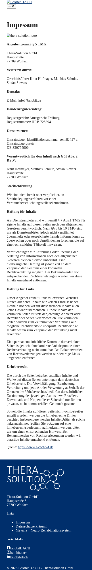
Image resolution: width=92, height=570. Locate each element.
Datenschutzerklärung (31, 526)
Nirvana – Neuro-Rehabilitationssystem (43, 530)
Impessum (23, 522)
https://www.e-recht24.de (35, 447)
